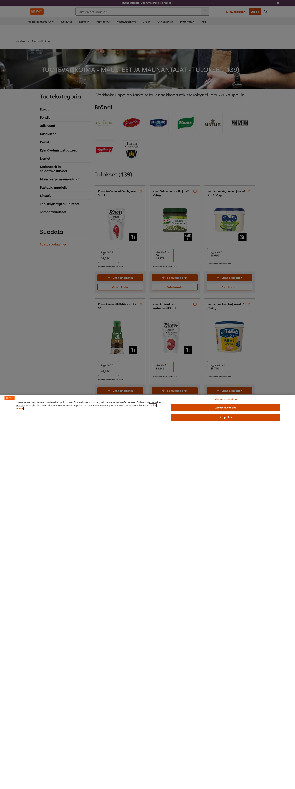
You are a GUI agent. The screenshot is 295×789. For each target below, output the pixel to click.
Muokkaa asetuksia (226, 398)
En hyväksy (226, 417)
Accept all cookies (225, 407)
